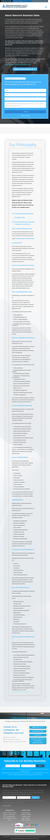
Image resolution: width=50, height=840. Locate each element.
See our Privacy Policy (25, 115)
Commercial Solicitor (10, 816)
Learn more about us (24, 69)
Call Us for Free (37, 731)
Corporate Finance (7, 818)
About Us (14, 818)
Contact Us (28, 820)
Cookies (23, 820)
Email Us (38, 735)
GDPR (9, 820)
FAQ (4, 816)
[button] (45, 6)
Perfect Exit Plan (11, 814)
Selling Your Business (7, 812)
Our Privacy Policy (7, 805)
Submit (40, 765)
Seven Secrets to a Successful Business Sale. (37, 741)
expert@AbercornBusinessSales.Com (17, 64)
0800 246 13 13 (37, 727)
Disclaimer (27, 818)
